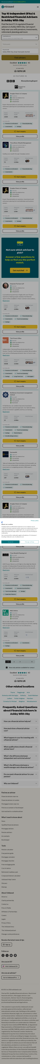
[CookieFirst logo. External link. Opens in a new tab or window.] (2, 522)
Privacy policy (35, 520)
